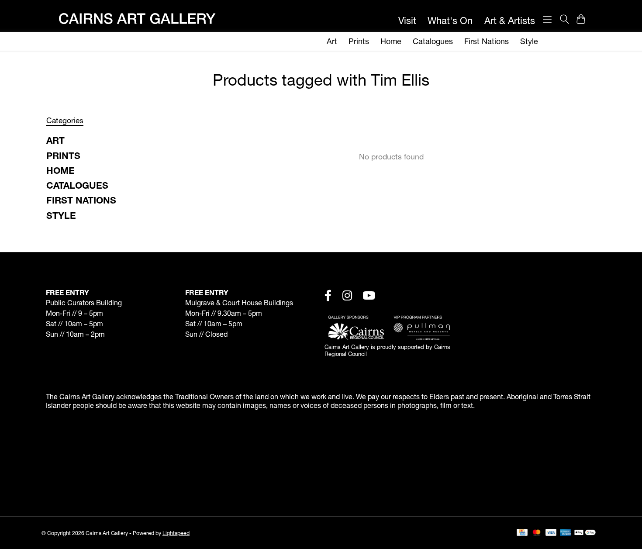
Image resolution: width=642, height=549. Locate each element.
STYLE (61, 215)
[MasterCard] (536, 533)
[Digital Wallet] (585, 533)
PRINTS (63, 155)
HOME (60, 170)
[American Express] (565, 533)
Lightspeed (176, 533)
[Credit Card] (522, 533)
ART (55, 140)
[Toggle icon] (564, 19)
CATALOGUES (77, 185)
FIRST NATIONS (81, 200)
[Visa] (551, 533)
